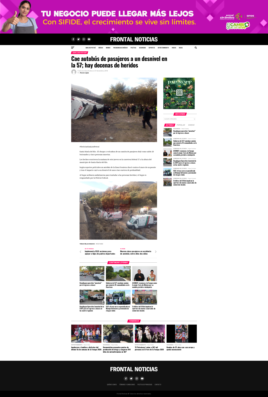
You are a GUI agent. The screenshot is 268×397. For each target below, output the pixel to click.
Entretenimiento (163, 48)
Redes (181, 48)
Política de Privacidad (144, 384)
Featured (100, 244)
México (101, 48)
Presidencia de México (120, 48)
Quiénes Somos (112, 384)
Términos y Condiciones (127, 384)
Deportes (152, 48)
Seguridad (142, 48)
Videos (174, 48)
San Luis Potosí (91, 48)
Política (133, 48)
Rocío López (84, 73)
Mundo (108, 48)
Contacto (158, 384)
